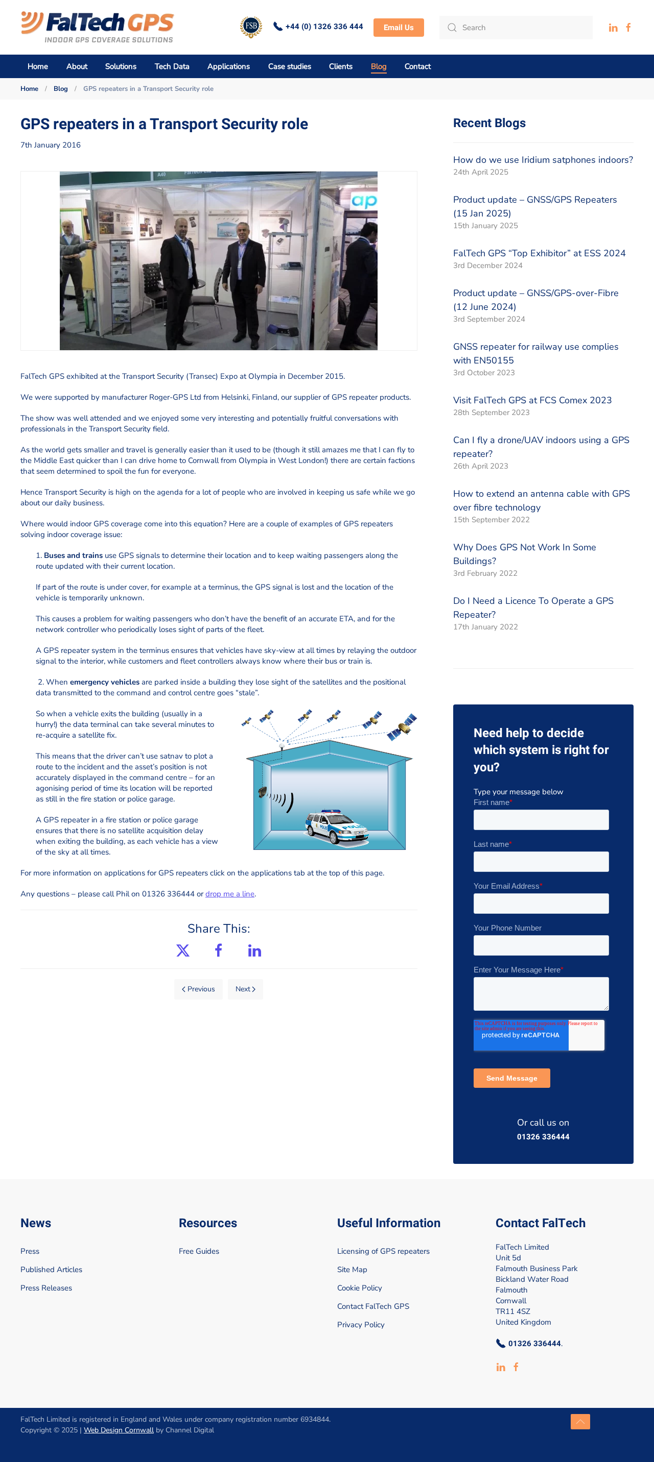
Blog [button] (379, 66)
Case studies (289, 66)
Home (38, 66)
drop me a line (229, 894)
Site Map (352, 1269)
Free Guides (199, 1251)
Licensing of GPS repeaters (383, 1251)
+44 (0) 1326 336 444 (324, 26)
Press (29, 1251)
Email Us (399, 27)
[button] (580, 1421)
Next (243, 989)
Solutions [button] (120, 66)
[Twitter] (183, 949)
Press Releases (46, 1288)
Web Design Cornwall (119, 1430)
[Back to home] (97, 27)
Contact (418, 66)
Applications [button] (228, 66)
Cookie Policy (359, 1288)
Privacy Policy (361, 1325)
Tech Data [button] (172, 66)
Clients (341, 66)
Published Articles (51, 1269)
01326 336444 (543, 1137)
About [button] (76, 66)
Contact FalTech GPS (373, 1306)
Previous (201, 989)
